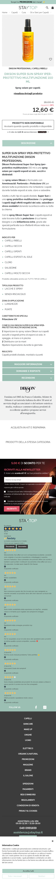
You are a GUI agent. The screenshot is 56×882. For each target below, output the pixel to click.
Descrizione (28, 143)
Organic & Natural (28, 754)
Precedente (10, 546)
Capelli (14, 12)
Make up (28, 729)
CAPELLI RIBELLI (39, 68)
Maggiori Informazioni (28, 364)
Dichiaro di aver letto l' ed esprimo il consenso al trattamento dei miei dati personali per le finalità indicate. (26, 494)
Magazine (28, 765)
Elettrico (28, 748)
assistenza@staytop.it (28, 832)
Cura (24, 12)
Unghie (28, 735)
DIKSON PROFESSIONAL (20, 68)
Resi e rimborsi (28, 795)
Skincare (28, 724)
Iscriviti (12, 508)
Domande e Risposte (28, 371)
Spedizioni (28, 784)
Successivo (22, 546)
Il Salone (28, 776)
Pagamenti (28, 789)
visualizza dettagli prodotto (28, 93)
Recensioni (28, 378)
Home (5, 12)
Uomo (28, 740)
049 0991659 (28, 828)
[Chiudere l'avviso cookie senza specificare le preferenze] (53, 841)
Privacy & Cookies (28, 811)
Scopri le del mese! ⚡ (28, 2)
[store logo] (28, 8)
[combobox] (47, 7)
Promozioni (28, 759)
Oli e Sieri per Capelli (39, 12)
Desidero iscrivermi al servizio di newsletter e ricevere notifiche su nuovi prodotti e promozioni (26, 502)
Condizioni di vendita (28, 805)
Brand (28, 770)
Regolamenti (28, 800)
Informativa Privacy (31, 492)
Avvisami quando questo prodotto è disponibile (28, 126)
